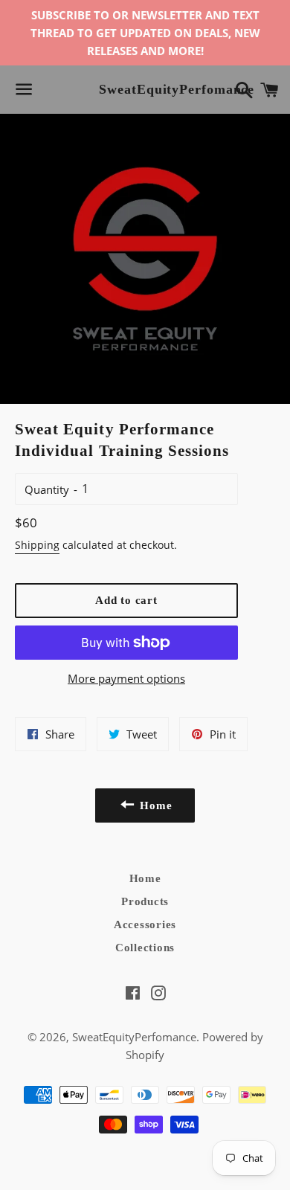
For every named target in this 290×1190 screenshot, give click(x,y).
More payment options (126, 678)
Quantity (47, 489)
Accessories (145, 924)
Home (145, 878)
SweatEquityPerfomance (144, 89)
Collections (145, 947)
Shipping (37, 545)
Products (145, 901)
